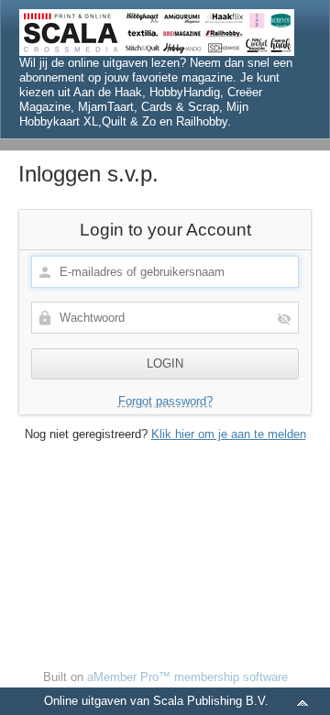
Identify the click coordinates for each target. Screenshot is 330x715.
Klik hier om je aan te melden (228, 434)
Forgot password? (165, 401)
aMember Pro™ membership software (187, 677)
